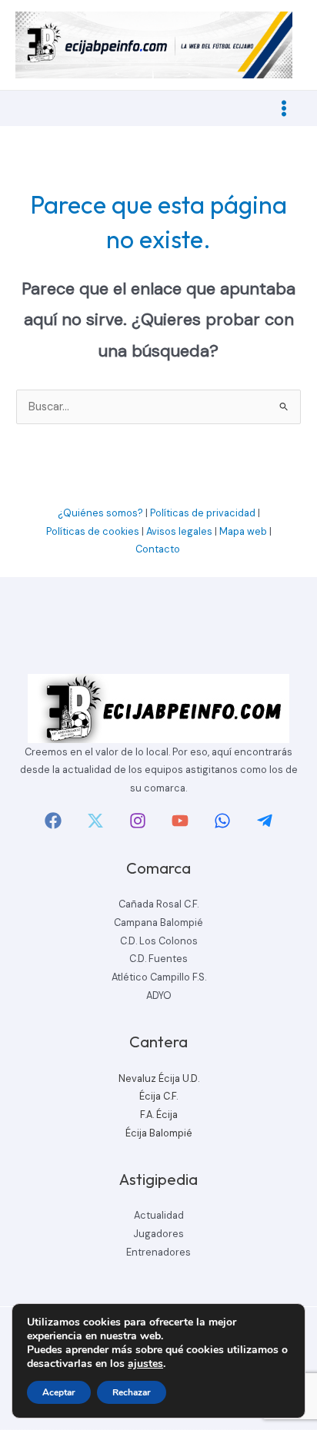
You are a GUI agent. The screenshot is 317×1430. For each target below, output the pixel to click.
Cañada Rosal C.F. (158, 904)
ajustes (145, 1364)
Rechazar (131, 1392)
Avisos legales (179, 531)
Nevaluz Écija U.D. (158, 1078)
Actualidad (159, 1215)
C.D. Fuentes (158, 958)
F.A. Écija (159, 1114)
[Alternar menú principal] (284, 108)
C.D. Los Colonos (159, 940)
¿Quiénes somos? (100, 512)
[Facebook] (53, 820)
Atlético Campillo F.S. (159, 977)
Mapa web (243, 531)
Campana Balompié (158, 922)
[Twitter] (95, 820)
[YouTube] (180, 820)
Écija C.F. (158, 1096)
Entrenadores (158, 1252)
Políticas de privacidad (202, 512)
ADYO (159, 995)
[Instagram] (137, 820)
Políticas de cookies (92, 531)
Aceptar (58, 1392)
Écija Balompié (158, 1133)
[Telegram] (264, 820)
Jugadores (158, 1233)
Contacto (158, 549)
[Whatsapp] (222, 820)
